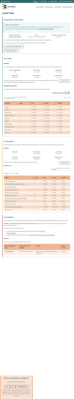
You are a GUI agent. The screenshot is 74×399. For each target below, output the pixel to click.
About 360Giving (40, 6)
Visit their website (11, 233)
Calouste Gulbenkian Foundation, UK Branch (15, 184)
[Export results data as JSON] (68, 93)
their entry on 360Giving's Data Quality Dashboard (42, 235)
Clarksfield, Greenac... (10, 115)
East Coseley (8, 129)
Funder (9, 37)
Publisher (19, 37)
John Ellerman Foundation (11, 195)
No (13, 386)
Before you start (49, 6)
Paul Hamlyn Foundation (10, 201)
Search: (53, 169)
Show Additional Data (11, 50)
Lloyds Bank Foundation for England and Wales (16, 198)
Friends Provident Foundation (11, 192)
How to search (57, 6)
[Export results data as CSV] (65, 93)
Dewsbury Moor (8, 124)
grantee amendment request (46, 29)
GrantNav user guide (67, 6)
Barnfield (7, 109)
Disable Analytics (22, 386)
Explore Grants (64, 81)
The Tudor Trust (8, 209)
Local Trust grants (9, 251)
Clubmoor (7, 118)
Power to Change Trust (10, 204)
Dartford (7, 121)
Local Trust (42, 231)
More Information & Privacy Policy (16, 381)
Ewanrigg (7, 132)
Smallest (59, 103)
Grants (21, 103)
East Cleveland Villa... (9, 126)
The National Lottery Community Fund (13, 207)
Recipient (14, 37)
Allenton (7, 106)
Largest (46, 103)
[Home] (9, 7)
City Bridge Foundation (10, 187)
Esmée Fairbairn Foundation (11, 189)
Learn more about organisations (14, 46)
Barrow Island (8, 112)
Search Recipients (8, 98)
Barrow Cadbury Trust (10, 181)
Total (32, 103)
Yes (7, 386)
